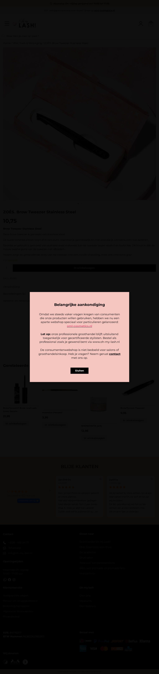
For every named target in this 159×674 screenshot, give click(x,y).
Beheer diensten (52, 341)
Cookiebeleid (70, 356)
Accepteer (60, 349)
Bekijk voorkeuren (98, 349)
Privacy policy (86, 356)
